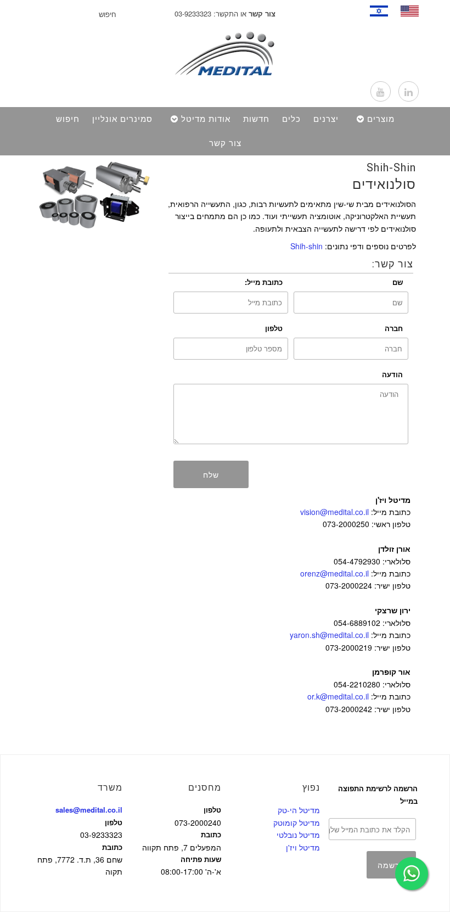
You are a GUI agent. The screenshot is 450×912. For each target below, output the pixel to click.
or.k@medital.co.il (338, 696)
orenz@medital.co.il (334, 573)
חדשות (256, 119)
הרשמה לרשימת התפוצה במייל (378, 794)
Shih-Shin (391, 167)
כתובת (112, 847)
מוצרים (381, 119)
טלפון (274, 328)
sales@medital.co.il (88, 809)
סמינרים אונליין (122, 119)
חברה (394, 328)
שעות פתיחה (201, 859)
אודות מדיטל (205, 119)
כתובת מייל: (264, 282)
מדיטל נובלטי (298, 834)
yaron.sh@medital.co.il (329, 634)
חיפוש (68, 119)
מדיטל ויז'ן (303, 847)
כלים (291, 119)
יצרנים (326, 119)
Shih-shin (306, 245)
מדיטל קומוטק (296, 822)
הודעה (392, 374)
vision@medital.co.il (334, 511)
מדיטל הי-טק (299, 809)
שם (397, 282)
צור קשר (225, 143)
